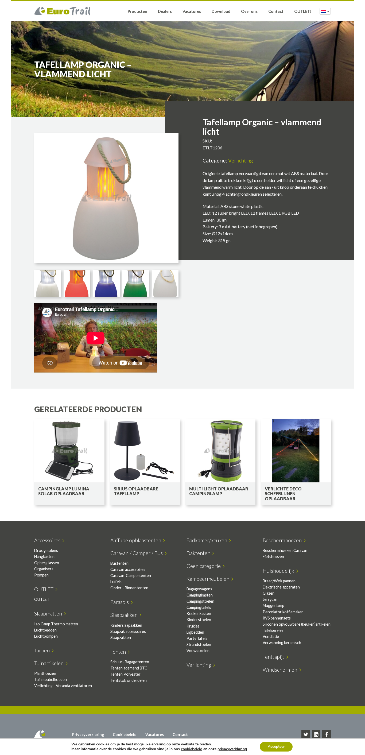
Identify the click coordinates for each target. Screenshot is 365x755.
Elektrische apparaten (281, 587)
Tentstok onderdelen (128, 680)
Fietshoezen (273, 556)
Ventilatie (271, 636)
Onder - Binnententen (129, 588)
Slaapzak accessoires (128, 631)
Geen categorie (205, 566)
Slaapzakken (125, 615)
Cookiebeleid (125, 734)
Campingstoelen (200, 601)
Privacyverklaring (88, 734)
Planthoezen (45, 673)
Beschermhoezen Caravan (285, 550)
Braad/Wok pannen (279, 581)
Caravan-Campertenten (130, 575)
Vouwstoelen (198, 650)
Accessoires (48, 540)
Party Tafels (197, 638)
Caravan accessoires (127, 569)
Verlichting (240, 160)
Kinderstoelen (199, 619)
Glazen (268, 593)
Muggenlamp (273, 605)
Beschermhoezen (283, 540)
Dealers (165, 11)
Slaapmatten (49, 613)
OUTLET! (303, 11)
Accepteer (276, 746)
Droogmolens (46, 550)
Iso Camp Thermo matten (56, 624)
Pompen (41, 575)
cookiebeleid (191, 749)
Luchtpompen (46, 636)
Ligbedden (195, 632)
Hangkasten (44, 556)
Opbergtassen (46, 562)
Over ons (249, 11)
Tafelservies (273, 630)
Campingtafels (199, 607)
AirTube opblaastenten (136, 540)
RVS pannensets (277, 618)
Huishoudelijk (279, 571)
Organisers (43, 569)
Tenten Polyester (125, 674)
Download (221, 11)
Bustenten (119, 563)
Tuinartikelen (50, 663)
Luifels (116, 581)
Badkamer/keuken (208, 540)
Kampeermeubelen (209, 579)
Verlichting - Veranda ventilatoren (63, 685)
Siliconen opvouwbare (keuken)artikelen (297, 624)
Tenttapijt (274, 657)
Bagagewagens (199, 589)
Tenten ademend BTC (128, 668)
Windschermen (281, 670)
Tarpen (43, 650)
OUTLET (45, 589)
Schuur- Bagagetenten (129, 662)
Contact (276, 11)
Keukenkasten (199, 613)
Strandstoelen (199, 644)
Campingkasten (200, 595)
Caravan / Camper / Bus (137, 553)
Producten (137, 11)
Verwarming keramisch (282, 642)
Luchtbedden (45, 630)
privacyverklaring (232, 749)
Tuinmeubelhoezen (50, 679)
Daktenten (199, 553)
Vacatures (192, 11)
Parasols (120, 602)
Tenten (119, 652)
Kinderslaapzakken (126, 625)
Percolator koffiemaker (283, 612)
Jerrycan (270, 599)
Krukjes (193, 626)
